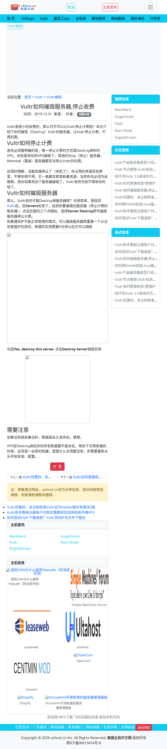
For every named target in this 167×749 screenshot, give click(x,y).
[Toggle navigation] (150, 7)
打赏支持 (22, 727)
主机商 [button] (80, 18)
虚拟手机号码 (109, 717)
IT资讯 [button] (155, 18)
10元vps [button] (27, 18)
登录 (70, 7)
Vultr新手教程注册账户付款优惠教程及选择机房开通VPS (50, 512)
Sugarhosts (70, 536)
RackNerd (18, 536)
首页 (27, 97)
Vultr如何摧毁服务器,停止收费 (138, 190)
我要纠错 (84, 114)
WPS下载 (65, 717)
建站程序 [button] (98, 18)
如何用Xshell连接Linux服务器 (138, 204)
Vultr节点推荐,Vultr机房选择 (137, 169)
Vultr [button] (44, 18)
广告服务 (40, 727)
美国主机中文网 (119, 737)
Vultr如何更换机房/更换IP (93, 477)
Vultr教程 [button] (15, 26)
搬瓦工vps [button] (62, 18)
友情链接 (128, 727)
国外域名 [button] (138, 18)
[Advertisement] (83, 61)
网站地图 (93, 727)
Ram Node (69, 542)
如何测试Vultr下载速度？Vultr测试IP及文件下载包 (46, 517)
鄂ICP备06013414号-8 (83, 743)
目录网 (52, 717)
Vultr (39, 97)
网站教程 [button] (118, 18)
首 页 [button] (11, 18)
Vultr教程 (54, 97)
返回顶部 (144, 727)
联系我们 (75, 727)
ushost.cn (58, 737)
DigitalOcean (20, 548)
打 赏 (57, 466)
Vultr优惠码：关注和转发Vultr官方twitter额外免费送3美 (51, 507)
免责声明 (110, 727)
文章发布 (110, 7)
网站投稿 (57, 727)
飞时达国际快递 (86, 717)
